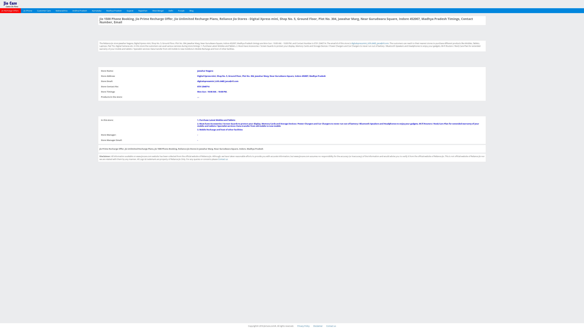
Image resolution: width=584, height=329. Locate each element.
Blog (191, 10)
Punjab (181, 10)
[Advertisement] (48, 61)
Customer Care (44, 10)
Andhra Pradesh (79, 10)
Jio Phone (28, 10)
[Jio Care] (21, 3)
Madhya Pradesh (114, 10)
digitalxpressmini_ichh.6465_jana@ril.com (370, 43)
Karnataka (96, 10)
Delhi (171, 10)
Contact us (223, 159)
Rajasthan (142, 10)
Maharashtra (61, 10)
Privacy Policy (303, 326)
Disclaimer (318, 326)
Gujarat (130, 10)
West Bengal (157, 10)
